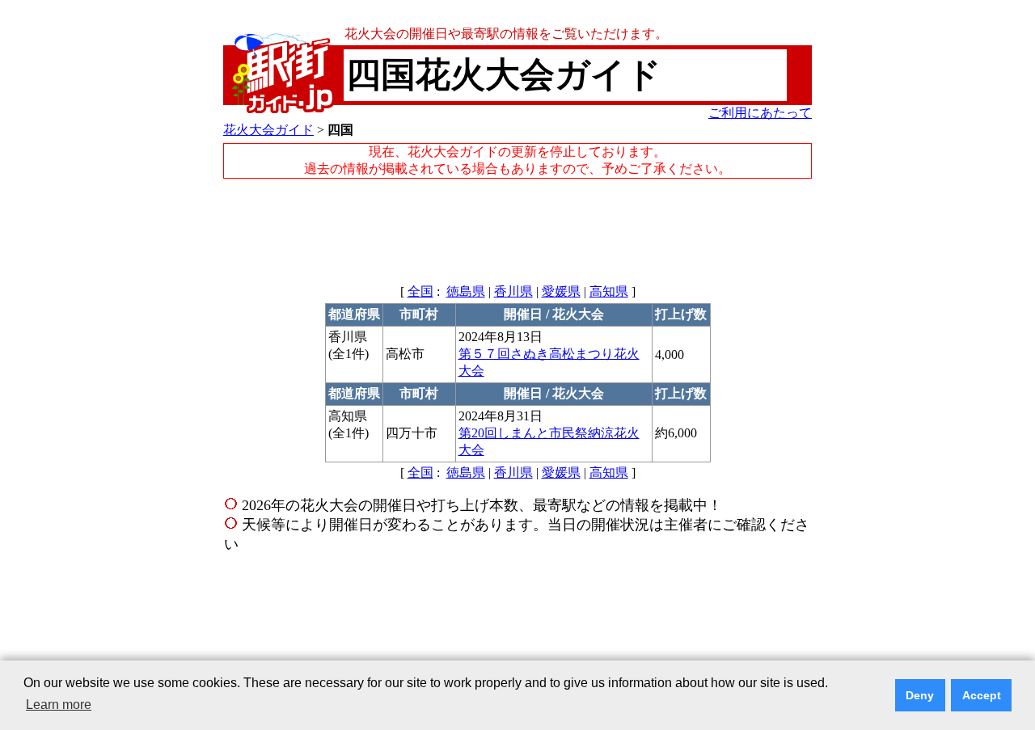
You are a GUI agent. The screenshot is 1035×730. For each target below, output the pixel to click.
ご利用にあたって (760, 113)
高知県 (608, 291)
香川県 (513, 291)
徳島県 (465, 291)
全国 (420, 291)
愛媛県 (561, 291)
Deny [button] (920, 695)
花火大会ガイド (268, 130)
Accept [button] (981, 695)
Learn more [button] (58, 704)
